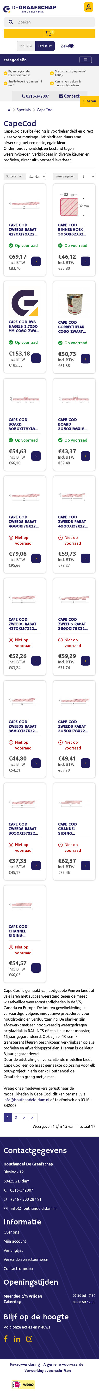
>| (33, 1117)
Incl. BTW (26, 45)
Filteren (89, 101)
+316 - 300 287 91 (26, 1199)
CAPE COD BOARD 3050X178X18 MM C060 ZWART (25, 426)
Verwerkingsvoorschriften (48, 1371)
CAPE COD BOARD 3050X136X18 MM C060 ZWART (74, 426)
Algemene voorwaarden (64, 1364)
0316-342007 (37, 96)
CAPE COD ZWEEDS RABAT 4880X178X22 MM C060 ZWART (25, 524)
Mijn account (15, 1241)
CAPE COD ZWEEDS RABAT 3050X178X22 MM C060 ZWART (74, 729)
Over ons (11, 1232)
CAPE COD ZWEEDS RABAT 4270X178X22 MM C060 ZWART (25, 232)
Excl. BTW (45, 45)
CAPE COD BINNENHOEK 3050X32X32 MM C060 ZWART (74, 232)
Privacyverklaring (25, 1364)
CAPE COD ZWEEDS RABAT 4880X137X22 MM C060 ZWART (74, 524)
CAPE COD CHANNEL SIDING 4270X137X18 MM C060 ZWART (25, 935)
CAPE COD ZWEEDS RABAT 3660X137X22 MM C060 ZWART (25, 729)
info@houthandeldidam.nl (26, 1100)
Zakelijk (67, 46)
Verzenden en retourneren (26, 1259)
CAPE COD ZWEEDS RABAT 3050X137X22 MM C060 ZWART (25, 831)
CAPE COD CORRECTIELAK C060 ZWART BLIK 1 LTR (71, 329)
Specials (24, 110)
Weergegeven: (65, 176)
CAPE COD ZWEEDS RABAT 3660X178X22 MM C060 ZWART (74, 626)
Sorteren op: (14, 176)
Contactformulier (19, 1268)
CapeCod (45, 110)
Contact (71, 96)
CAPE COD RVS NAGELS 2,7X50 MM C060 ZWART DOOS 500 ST (25, 329)
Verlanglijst (13, 1250)
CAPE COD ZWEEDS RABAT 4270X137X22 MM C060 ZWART (25, 626)
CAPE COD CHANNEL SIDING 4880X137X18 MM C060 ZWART (74, 833)
